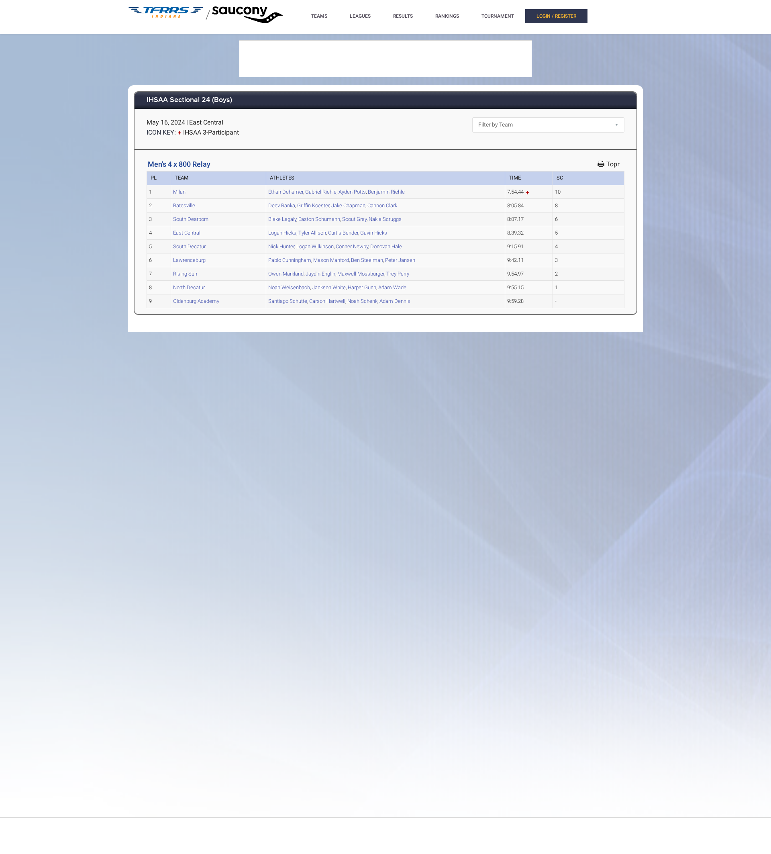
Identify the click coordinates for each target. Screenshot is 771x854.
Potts (352, 192)
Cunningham (289, 260)
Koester (313, 205)
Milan (179, 192)
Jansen (400, 260)
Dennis (394, 301)
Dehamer (285, 192)
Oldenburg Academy (196, 301)
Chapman (348, 205)
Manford (331, 260)
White (329, 287)
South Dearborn (190, 219)
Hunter (281, 246)
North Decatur (189, 287)
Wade (392, 287)
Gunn (362, 287)
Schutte (287, 301)
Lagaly (282, 219)
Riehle (321, 192)
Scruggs (385, 219)
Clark (382, 205)
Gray (354, 219)
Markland (286, 274)
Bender (343, 233)
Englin (320, 274)
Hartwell (327, 301)
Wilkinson (315, 246)
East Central (186, 233)
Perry (397, 274)
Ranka (281, 205)
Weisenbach (289, 287)
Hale (386, 246)
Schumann (319, 219)
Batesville (184, 205)
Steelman (367, 260)
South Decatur (189, 246)
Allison (312, 233)
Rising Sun (185, 274)
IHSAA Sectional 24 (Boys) (189, 100)
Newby (352, 246)
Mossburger (360, 274)
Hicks (282, 233)
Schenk (362, 301)
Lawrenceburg (189, 260)
